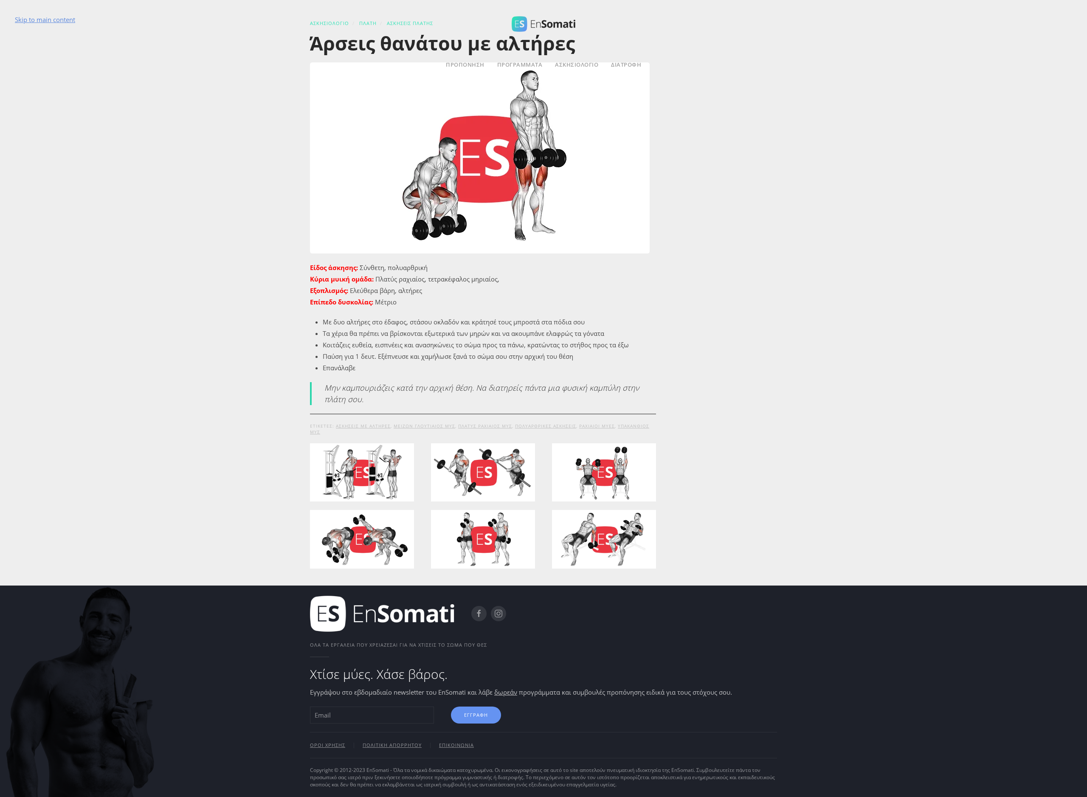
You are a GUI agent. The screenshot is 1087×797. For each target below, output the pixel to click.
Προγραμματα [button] (520, 64)
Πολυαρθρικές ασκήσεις (545, 426)
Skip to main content (45, 19)
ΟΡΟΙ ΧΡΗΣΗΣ (327, 745)
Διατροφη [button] (626, 64)
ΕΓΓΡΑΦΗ (476, 715)
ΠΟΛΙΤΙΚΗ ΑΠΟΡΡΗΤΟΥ (392, 745)
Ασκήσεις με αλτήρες (363, 426)
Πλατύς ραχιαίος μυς (485, 426)
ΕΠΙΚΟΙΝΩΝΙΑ (456, 745)
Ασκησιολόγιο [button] (576, 64)
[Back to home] (543, 22)
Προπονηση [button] (465, 64)
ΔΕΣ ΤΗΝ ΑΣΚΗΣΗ (361, 497)
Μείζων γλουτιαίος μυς (424, 426)
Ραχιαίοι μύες (597, 426)
